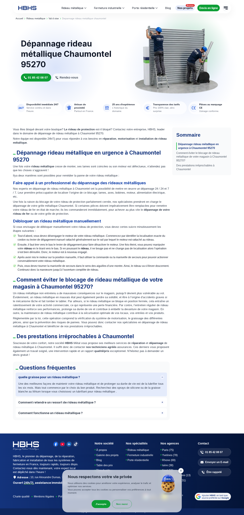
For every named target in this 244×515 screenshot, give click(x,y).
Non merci (122, 504)
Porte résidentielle (143, 8)
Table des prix (104, 465)
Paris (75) (168, 450)
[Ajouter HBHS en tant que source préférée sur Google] (213, 496)
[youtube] (62, 444)
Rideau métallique (72, 8)
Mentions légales (44, 496)
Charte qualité (21, 496)
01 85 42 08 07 (38, 77)
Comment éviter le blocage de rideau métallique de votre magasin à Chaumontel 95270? (201, 157)
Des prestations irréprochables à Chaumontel (195, 167)
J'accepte (101, 504)
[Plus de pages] (225, 8)
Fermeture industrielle (107, 8)
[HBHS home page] (27, 8)
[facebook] (55, 444)
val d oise (54, 18)
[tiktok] (75, 444)
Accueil (19, 18)
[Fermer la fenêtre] (181, 470)
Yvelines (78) (170, 455)
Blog (99, 460)
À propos (101, 450)
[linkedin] (69, 444)
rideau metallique (35, 18)
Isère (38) (167, 465)
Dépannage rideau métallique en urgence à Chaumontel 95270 (198, 146)
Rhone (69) (168, 460)
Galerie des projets (107, 455)
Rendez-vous (69, 77)
